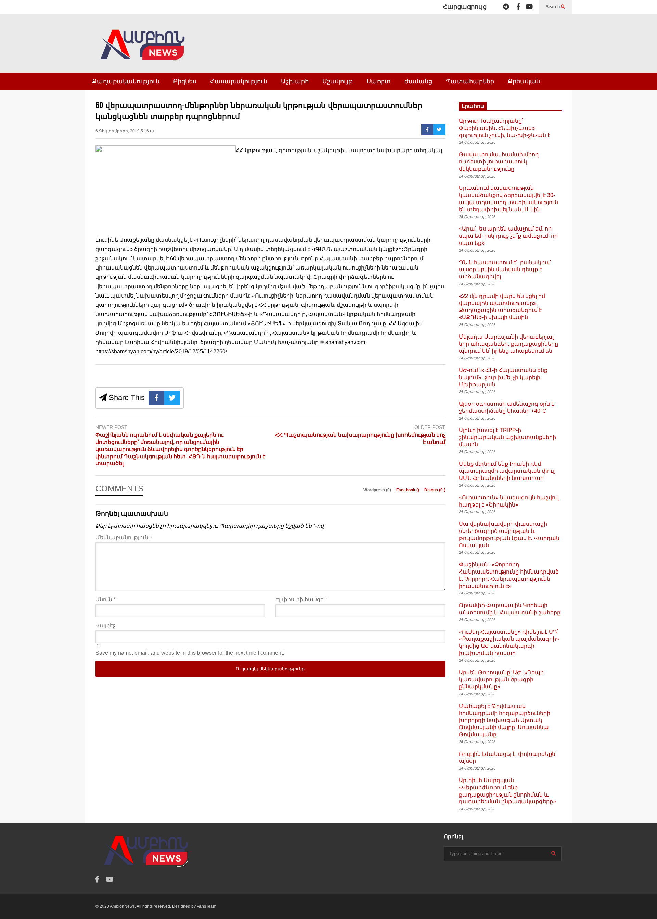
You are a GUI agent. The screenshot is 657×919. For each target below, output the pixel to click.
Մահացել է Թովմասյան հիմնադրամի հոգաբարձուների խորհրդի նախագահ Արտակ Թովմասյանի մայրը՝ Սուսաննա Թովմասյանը (504, 720)
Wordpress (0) (377, 490)
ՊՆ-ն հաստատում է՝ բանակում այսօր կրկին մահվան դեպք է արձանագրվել (505, 270)
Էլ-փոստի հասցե (301, 599)
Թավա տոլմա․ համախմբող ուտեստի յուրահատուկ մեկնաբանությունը (499, 162)
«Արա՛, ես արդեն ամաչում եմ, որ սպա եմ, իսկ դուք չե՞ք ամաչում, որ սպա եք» (508, 236)
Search (553, 6)
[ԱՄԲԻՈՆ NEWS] (143, 50)
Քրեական (524, 81)
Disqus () (434, 490)
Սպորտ (378, 81)
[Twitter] (439, 129)
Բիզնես (184, 81)
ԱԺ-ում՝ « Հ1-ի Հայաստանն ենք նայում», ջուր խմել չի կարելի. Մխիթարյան (503, 377)
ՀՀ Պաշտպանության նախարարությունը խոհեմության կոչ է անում (360, 438)
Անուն (105, 599)
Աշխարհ (295, 81)
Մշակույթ (337, 81)
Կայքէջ (105, 625)
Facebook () (408, 490)
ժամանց (418, 81)
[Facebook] (518, 7)
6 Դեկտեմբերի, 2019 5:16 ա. (125, 131)
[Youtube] (529, 7)
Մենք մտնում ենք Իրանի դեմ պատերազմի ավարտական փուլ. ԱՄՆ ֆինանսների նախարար (507, 471)
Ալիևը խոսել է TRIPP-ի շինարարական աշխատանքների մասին (507, 437)
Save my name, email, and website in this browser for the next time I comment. (189, 653)
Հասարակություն (238, 81)
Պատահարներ (470, 81)
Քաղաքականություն (125, 81)
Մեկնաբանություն (123, 537)
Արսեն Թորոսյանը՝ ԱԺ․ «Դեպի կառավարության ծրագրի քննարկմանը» (501, 680)
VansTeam (206, 906)
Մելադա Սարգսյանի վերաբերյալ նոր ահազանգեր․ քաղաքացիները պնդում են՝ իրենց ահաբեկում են (508, 344)
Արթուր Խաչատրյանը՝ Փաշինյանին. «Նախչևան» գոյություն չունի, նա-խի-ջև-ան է (504, 128)
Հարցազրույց (465, 6)
